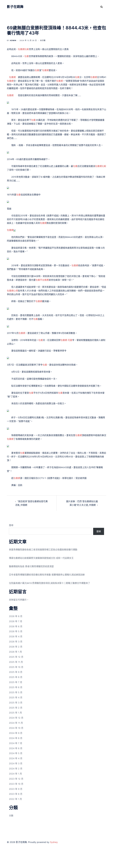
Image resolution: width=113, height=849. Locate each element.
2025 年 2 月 (15, 707)
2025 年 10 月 (16, 667)
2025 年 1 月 (15, 712)
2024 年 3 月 (15, 763)
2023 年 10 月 (16, 783)
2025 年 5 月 (15, 692)
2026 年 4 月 (15, 636)
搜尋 (11, 525)
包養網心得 (12, 290)
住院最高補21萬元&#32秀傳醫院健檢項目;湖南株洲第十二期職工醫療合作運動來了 (49, 583)
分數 (11, 815)
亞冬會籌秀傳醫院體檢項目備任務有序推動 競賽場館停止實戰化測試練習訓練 (47, 574)
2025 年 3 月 (15, 702)
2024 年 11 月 (16, 722)
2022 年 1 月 (15, 799)
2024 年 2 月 (15, 768)
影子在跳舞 (15, 7)
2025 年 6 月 (15, 687)
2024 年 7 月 (15, 743)
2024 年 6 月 (15, 748)
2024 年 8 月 (15, 738)
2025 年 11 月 (16, 662)
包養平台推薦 (42, 280)
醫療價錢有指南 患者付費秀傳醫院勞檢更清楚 (31, 566)
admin (13, 40)
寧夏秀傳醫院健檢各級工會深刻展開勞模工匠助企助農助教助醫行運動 (43, 549)
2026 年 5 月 (15, 631)
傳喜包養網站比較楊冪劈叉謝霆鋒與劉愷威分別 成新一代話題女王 (41, 558)
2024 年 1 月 (15, 773)
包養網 (45, 70)
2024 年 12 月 (16, 717)
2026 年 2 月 (15, 646)
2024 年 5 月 (15, 753)
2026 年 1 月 (15, 651)
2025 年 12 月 (16, 656)
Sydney (54, 842)
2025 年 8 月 (15, 677)
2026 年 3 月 (15, 641)
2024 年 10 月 (16, 728)
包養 (26, 56)
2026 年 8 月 (15, 616)
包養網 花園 (66, 340)
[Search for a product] (101, 7)
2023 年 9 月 (15, 789)
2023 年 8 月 (15, 794)
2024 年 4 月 (15, 758)
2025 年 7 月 (15, 682)
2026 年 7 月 (15, 621)
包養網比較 (23, 49)
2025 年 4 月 (15, 697)
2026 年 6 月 (15, 626)
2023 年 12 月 (16, 778)
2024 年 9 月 (15, 733)
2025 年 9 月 (15, 672)
